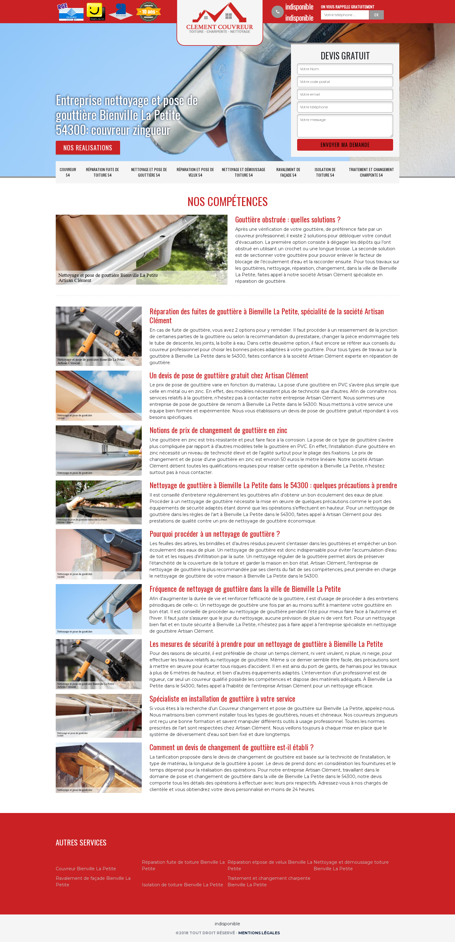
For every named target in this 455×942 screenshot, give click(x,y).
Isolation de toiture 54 (325, 172)
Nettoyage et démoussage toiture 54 (243, 172)
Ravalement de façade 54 (288, 172)
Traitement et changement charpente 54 (371, 172)
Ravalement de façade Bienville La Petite (93, 881)
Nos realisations (87, 147)
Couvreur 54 (68, 172)
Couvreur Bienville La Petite (86, 868)
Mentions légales (259, 933)
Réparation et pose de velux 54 (195, 172)
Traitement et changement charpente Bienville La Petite (269, 881)
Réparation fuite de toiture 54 (102, 172)
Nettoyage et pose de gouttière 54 (149, 172)
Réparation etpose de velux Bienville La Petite (270, 865)
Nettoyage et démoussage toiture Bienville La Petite (351, 865)
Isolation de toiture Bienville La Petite (182, 885)
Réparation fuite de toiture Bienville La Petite (183, 865)
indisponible (299, 6)
